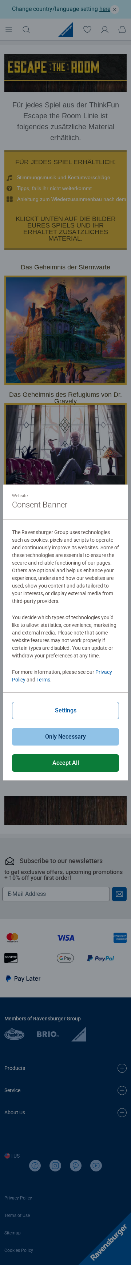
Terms (43, 680)
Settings (65, 710)
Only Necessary (65, 736)
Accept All (65, 762)
